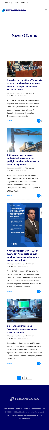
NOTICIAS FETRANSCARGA (18, 96)
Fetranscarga (29, 93)
